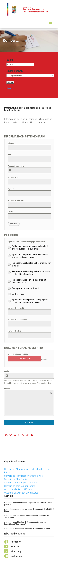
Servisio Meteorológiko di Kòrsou (20, 482)
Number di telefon (16, 200)
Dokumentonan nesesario (23, 347)
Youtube (15, 546)
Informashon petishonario (24, 136)
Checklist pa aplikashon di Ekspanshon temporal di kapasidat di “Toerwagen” (25, 523)
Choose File (24, 359)
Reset (9, 88)
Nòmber (11, 143)
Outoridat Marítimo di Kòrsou (18, 489)
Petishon (11, 235)
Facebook (16, 541)
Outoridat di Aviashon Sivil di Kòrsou (22, 492)
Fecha (7, 371)
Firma (7, 389)
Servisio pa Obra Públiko (16, 479)
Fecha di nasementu (16, 166)
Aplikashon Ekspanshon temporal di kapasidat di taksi (27, 529)
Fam (9, 155)
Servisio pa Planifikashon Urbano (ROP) (23, 476)
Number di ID (13, 178)
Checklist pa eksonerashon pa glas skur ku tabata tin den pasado (28, 504)
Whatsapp (16, 551)
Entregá (29, 422)
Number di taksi (14, 331)
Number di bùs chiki (16, 308)
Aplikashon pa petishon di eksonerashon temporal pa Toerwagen (26, 517)
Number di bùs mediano (17, 320)
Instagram (16, 556)
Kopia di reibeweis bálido (18, 354)
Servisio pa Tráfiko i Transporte (19, 486)
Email (10, 212)
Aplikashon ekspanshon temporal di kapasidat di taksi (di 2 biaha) (29, 510)
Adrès (11, 189)
